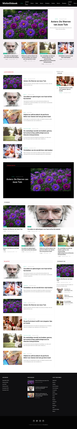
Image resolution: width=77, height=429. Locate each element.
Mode (37, 3)
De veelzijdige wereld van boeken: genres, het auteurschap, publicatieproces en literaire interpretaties (48, 59)
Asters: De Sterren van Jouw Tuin (61, 23)
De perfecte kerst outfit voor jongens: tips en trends (65, 89)
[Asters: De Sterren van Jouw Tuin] (25, 24)
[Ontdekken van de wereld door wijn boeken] (66, 48)
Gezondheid (55, 393)
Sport (54, 407)
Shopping (47, 3)
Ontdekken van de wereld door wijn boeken (66, 56)
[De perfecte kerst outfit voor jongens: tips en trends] (65, 81)
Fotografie (55, 390)
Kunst (54, 395)
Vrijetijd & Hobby (27, 3)
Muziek (54, 399)
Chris (7, 59)
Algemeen (54, 380)
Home (22, 3)
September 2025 (5, 380)
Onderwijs (60, 53)
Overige (58, 85)
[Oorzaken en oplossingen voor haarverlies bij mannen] (11, 48)
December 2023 (5, 388)
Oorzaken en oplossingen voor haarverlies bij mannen (11, 56)
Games (54, 392)
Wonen (25, 78)
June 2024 (4, 384)
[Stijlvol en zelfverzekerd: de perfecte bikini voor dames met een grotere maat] (29, 48)
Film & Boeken (55, 388)
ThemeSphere (45, 424)
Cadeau (53, 3)
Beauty (41, 3)
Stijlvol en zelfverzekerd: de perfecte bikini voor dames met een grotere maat (29, 57)
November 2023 (5, 390)
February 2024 (5, 386)
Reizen (32, 3)
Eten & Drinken (55, 386)
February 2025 (5, 382)
